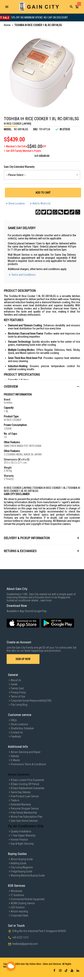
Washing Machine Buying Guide (28, 875)
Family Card (17, 688)
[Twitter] (43, 212)
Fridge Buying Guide (21, 871)
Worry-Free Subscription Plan (26, 816)
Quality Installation (21, 831)
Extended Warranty (21, 804)
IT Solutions (17, 895)
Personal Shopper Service (24, 808)
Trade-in (15, 800)
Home (7, 25)
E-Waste (15, 760)
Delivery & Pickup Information (27, 538)
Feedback (16, 736)
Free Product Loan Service (25, 796)
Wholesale (16, 891)
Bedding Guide (18, 863)
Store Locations (19, 724)
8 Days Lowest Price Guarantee (27, 780)
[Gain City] (39, 7)
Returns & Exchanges (20, 551)
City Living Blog (19, 704)
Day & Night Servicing (22, 843)
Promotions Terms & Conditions (28, 764)
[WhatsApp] (55, 212)
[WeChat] (60, 212)
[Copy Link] (72, 212)
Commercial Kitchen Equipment (28, 899)
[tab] (42, 386)
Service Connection (19, 774)
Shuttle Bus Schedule (22, 728)
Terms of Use (18, 696)
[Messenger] (49, 212)
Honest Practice (19, 839)
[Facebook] (38, 212)
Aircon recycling (19, 911)
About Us (16, 680)
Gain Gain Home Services (24, 820)
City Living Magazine (22, 867)
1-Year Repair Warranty (23, 835)
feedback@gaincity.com (25, 943)
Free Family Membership (24, 812)
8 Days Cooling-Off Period (25, 784)
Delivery (15, 756)
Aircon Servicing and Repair (25, 752)
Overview (11, 386)
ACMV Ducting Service (23, 903)
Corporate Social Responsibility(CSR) (31, 700)
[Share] (77, 212)
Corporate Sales (19, 915)
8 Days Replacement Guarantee (27, 788)
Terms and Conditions (23, 274)
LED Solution (18, 907)
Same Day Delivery (20, 792)
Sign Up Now (23, 659)
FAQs (14, 720)
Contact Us (17, 732)
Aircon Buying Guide (22, 859)
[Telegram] (66, 212)
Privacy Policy (18, 692)
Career (14, 684)
